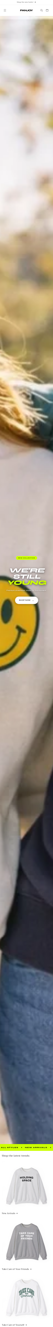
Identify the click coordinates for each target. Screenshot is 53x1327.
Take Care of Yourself (13, 1325)
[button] (5, 10)
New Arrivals (8, 1213)
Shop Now (26, 600)
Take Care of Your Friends (15, 1269)
